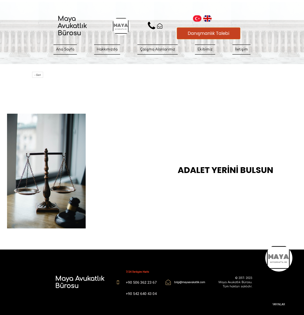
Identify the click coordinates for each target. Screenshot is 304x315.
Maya (68, 18)
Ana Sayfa (65, 49)
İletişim (241, 49)
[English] (207, 18)
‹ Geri (37, 75)
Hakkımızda (107, 49)
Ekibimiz (205, 49)
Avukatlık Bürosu (72, 29)
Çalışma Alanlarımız (157, 49)
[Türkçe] (197, 18)
